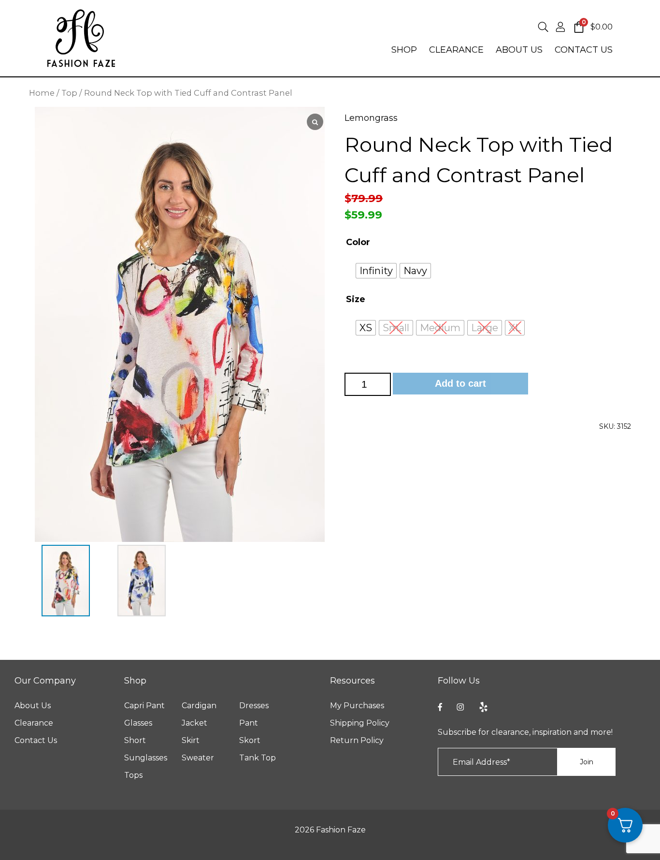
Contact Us (35, 740)
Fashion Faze (341, 829)
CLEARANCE (456, 49)
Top (69, 93)
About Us (32, 706)
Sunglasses (145, 758)
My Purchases (357, 706)
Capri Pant (144, 706)
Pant (248, 723)
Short (135, 740)
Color (358, 242)
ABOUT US (519, 49)
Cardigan (199, 706)
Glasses (138, 723)
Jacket (194, 723)
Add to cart (460, 383)
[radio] (376, 270)
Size (355, 299)
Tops (133, 775)
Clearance (33, 723)
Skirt (191, 740)
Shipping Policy (359, 723)
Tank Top (257, 758)
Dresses (254, 706)
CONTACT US (584, 49)
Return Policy (357, 740)
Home (42, 93)
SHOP (404, 49)
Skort (249, 740)
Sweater (198, 758)
